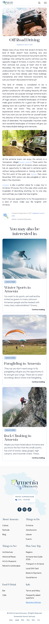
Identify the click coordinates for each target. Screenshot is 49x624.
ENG (11, 620)
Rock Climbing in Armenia (17, 438)
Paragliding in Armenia (22, 364)
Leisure (29, 534)
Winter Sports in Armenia (17, 289)
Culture (5, 525)
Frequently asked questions (33, 596)
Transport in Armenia (35, 564)
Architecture (7, 552)
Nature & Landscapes (11, 566)
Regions (29, 552)
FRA (28, 620)
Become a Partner (33, 602)
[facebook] (19, 509)
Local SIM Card (32, 568)
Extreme (29, 525)
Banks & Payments (33, 573)
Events (29, 539)
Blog (4, 534)
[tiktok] (29, 509)
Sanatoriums (31, 530)
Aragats (5, 185)
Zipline (33, 174)
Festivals (5, 530)
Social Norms (31, 577)
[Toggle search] (39, 2)
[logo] (7, 3)
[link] (24, 276)
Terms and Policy (33, 591)
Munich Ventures (29, 616)
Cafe (4, 595)
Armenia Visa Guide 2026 (34, 558)
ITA (38, 620)
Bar (3, 591)
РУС (22, 620)
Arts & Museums (9, 561)
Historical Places (9, 557)
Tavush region (25, 162)
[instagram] (24, 509)
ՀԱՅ (17, 620)
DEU (33, 620)
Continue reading (38, 310)
